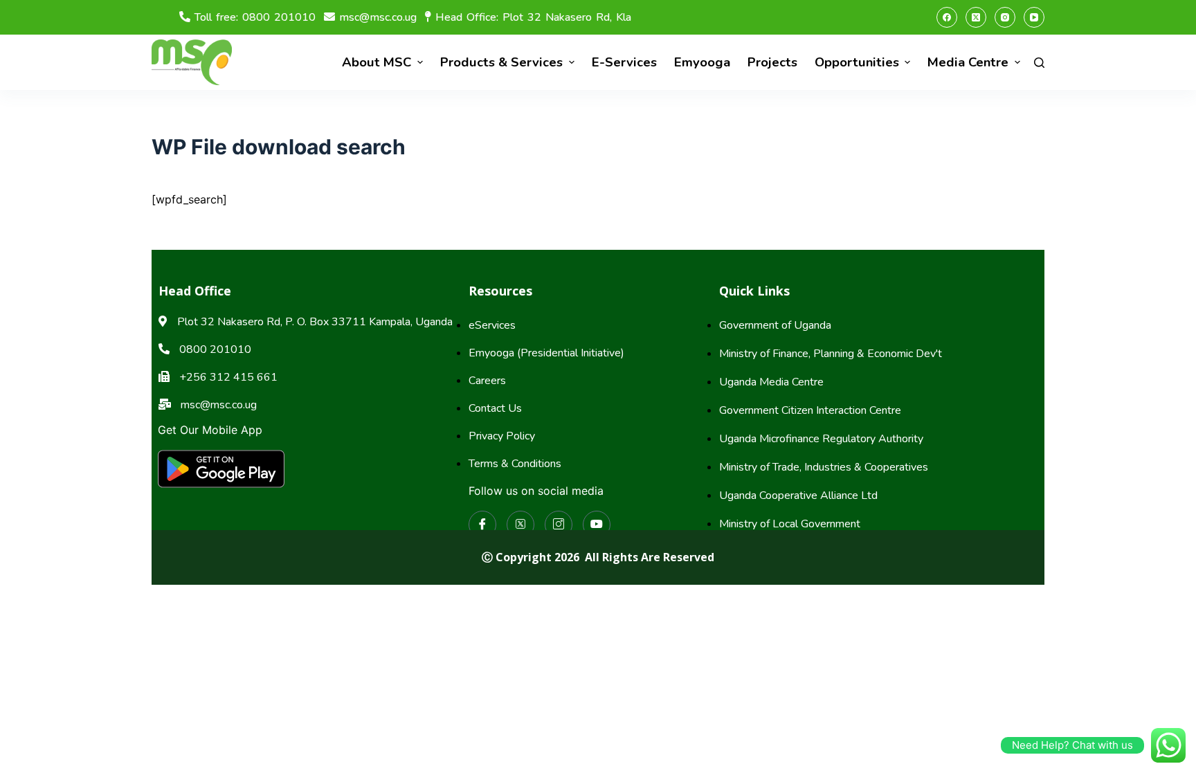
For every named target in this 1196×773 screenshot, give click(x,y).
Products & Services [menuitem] (501, 62)
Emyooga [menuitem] (702, 62)
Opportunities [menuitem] (857, 62)
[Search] (1039, 62)
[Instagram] (1005, 17)
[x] (520, 524)
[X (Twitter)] (976, 17)
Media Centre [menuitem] (967, 62)
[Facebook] (946, 17)
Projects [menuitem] (772, 62)
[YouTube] (1034, 17)
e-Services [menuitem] (624, 62)
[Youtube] (596, 524)
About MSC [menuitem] (376, 62)
